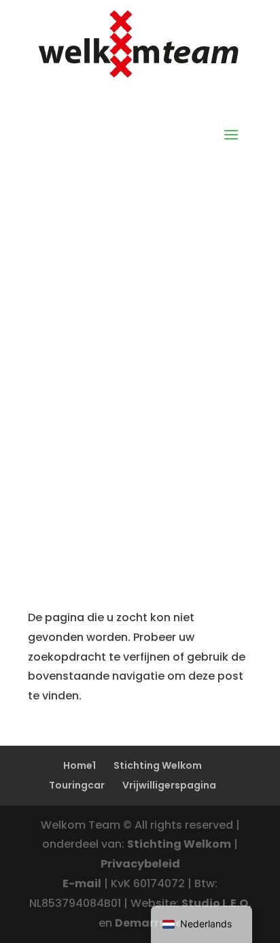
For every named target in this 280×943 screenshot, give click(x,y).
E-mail (82, 883)
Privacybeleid (140, 864)
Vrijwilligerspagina (169, 785)
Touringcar (77, 785)
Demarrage (148, 923)
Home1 (79, 765)
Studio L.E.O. (216, 903)
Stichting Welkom (157, 765)
